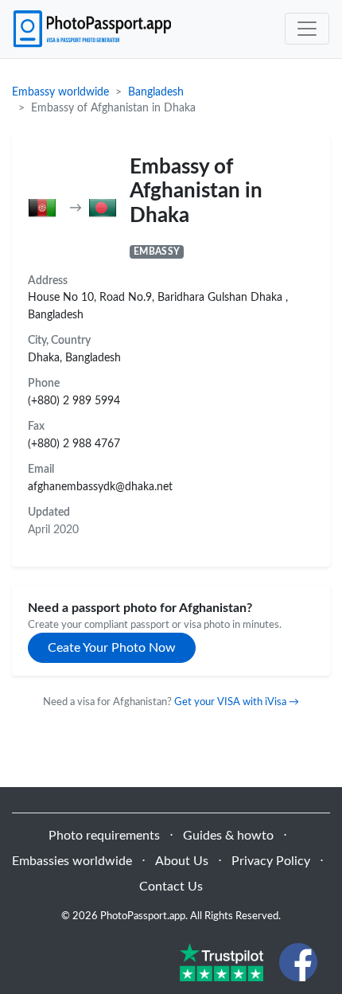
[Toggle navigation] (307, 29)
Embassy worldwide (60, 92)
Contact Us (171, 886)
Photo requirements (104, 835)
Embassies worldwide (72, 861)
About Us (181, 861)
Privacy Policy (270, 861)
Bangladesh (156, 92)
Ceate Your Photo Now (112, 647)
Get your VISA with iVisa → (236, 702)
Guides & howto (228, 835)
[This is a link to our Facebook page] (298, 961)
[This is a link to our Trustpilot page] (221, 961)
